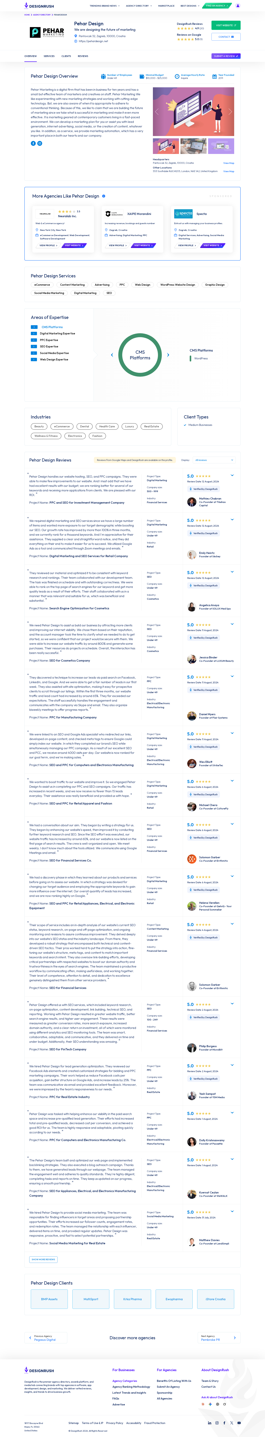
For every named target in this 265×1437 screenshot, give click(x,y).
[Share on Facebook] (33, 143)
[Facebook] (224, 1422)
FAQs (115, 1398)
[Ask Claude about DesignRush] (202, 1404)
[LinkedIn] (209, 1422)
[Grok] (224, 1404)
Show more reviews (43, 1259)
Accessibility (133, 1423)
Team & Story (210, 1381)
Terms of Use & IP (92, 1423)
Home (27, 15)
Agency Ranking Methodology (131, 1386)
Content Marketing (72, 284)
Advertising (102, 284)
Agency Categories (124, 1381)
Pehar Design (89, 23)
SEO (109, 293)
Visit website (224, 25)
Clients (66, 56)
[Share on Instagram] (39, 143)
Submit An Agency (168, 1386)
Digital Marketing (85, 293)
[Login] (238, 5)
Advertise (118, 1404)
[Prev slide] (112, 355)
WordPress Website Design (177, 284)
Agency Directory (42, 15)
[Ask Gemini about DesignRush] (210, 1404)
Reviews (83, 56)
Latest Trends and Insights (129, 1392)
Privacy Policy (114, 1423)
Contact (224, 36)
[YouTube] (239, 1422)
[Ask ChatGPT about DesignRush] (217, 1404)
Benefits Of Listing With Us (174, 1381)
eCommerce (42, 284)
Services (49, 56)
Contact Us (208, 1386)
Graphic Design (215, 284)
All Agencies (164, 1398)
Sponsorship (164, 1392)
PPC (122, 284)
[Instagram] (217, 1422)
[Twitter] (231, 1422)
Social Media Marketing (49, 293)
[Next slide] (168, 355)
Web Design (142, 284)
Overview (30, 56)
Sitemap (74, 1423)
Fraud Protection (154, 1423)
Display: (185, 460)
